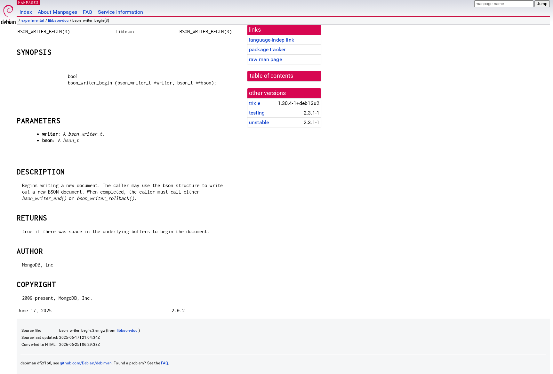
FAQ (87, 12)
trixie (254, 103)
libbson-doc (58, 20)
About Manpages (57, 12)
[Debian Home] (8, 13)
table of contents (271, 76)
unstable (259, 122)
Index (26, 12)
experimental (32, 20)
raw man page (265, 59)
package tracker (267, 49)
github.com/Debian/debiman (86, 363)
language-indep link (271, 40)
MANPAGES (28, 2)
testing (257, 113)
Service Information (120, 12)
